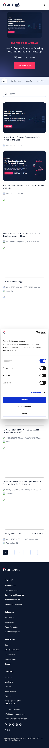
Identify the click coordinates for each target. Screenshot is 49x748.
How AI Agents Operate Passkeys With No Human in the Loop (25, 49)
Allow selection (24, 407)
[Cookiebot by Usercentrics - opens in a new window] (35, 332)
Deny (24, 414)
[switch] (42, 368)
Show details (36, 392)
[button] (44, 5)
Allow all (24, 400)
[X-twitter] (6, 724)
